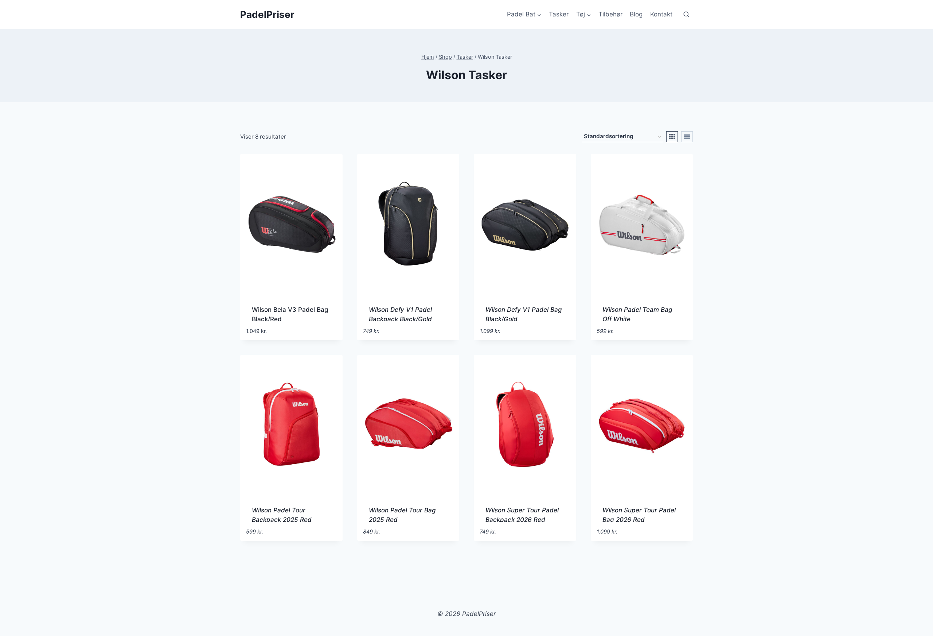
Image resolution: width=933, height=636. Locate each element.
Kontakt (661, 14)
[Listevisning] (687, 136)
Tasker (559, 14)
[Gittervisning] (672, 136)
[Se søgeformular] (686, 14)
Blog (636, 14)
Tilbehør (610, 14)
